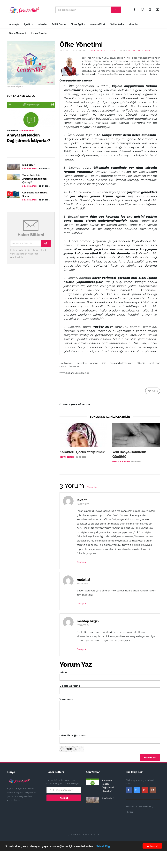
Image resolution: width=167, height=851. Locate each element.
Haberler (42, 24)
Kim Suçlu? (28, 165)
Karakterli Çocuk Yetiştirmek (82, 452)
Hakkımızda (145, 806)
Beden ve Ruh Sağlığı (101, 51)
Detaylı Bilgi (103, 846)
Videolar (133, 24)
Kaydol (64, 797)
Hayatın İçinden (121, 462)
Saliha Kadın (117, 24)
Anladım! (152, 846)
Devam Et (150, 757)
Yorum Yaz (92, 487)
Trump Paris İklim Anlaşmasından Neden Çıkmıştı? (34, 179)
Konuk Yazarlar (39, 33)
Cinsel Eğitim (78, 24)
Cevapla (81, 562)
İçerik (27, 24)
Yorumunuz (67, 699)
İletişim (130, 812)
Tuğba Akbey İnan (139, 51)
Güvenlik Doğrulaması (73, 735)
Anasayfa (14, 24)
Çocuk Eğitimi (67, 457)
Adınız (63, 672)
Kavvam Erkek (97, 24)
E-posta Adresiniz (70, 685)
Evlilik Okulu (59, 24)
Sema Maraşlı (16, 33)
